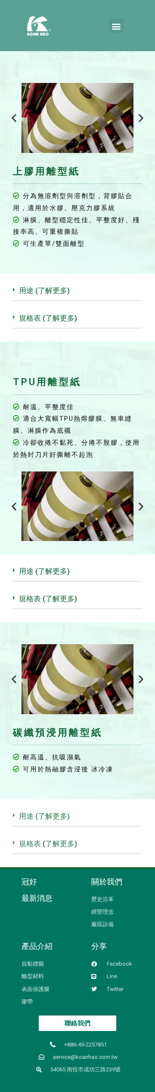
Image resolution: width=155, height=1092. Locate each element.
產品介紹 (37, 946)
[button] (116, 26)
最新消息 (37, 897)
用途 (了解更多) (44, 290)
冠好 (29, 881)
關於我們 (106, 881)
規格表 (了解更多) (48, 318)
